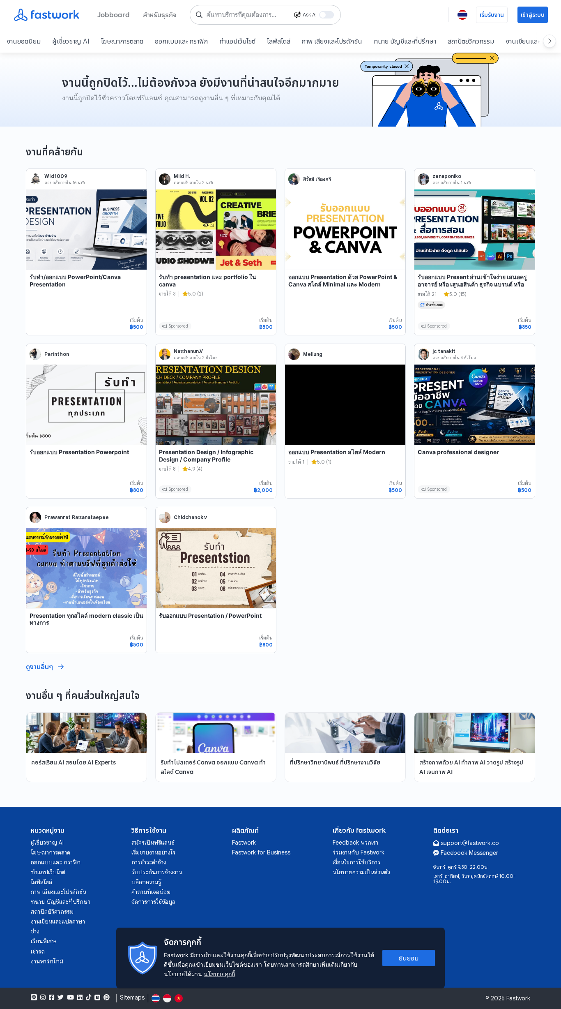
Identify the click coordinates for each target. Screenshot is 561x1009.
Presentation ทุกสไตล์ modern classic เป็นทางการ (86, 619)
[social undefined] (97, 997)
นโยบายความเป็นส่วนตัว (361, 872)
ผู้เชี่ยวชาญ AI (71, 41)
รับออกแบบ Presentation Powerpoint (79, 451)
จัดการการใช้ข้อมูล (153, 901)
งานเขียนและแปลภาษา (58, 921)
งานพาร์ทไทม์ (47, 961)
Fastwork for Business (261, 852)
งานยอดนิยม (24, 41)
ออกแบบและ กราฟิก (181, 41)
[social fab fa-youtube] (70, 997)
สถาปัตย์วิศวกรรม (471, 41)
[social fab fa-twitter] (60, 997)
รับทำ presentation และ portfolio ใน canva (207, 280)
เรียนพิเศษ (43, 941)
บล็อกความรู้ (146, 882)
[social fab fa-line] (34, 997)
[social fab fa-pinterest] (106, 997)
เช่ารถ (38, 951)
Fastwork (244, 842)
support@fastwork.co (470, 843)
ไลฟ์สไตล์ (278, 41)
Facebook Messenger (469, 853)
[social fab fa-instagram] (43, 997)
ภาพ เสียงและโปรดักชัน (332, 41)
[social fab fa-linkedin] (80, 997)
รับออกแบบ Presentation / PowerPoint (210, 615)
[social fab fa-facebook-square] (51, 997)
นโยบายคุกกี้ (219, 973)
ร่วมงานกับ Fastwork (358, 852)
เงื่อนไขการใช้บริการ (356, 862)
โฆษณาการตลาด (122, 41)
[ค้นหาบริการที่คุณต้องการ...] (199, 15)
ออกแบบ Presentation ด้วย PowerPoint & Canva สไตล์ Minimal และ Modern (342, 280)
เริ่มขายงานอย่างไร (153, 852)
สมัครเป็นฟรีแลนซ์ (153, 842)
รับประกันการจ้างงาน (156, 872)
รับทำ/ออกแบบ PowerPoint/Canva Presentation (75, 280)
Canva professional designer (458, 451)
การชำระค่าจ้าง (148, 862)
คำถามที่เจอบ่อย (150, 892)
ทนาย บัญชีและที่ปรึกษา (405, 41)
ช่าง (35, 931)
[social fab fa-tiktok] (88, 997)
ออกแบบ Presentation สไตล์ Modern (336, 451)
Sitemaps (132, 997)
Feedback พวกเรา (355, 842)
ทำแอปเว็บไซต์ (237, 41)
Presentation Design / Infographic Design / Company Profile (206, 455)
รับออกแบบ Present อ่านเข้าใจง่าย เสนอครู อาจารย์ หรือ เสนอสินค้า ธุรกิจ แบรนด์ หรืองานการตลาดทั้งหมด (472, 284)
